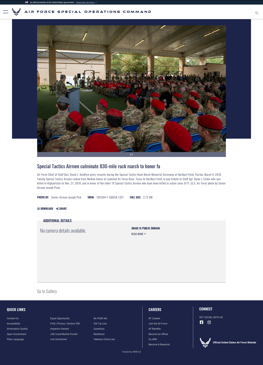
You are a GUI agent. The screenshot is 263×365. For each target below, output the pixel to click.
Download (46, 208)
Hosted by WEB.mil (131, 352)
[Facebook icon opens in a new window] (201, 322)
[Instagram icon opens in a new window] (209, 322)
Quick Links (16, 309)
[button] (86, 2)
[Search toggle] (257, 11)
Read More (138, 234)
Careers (155, 309)
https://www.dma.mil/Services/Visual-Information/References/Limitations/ (161, 255)
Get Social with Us (211, 317)
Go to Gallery (47, 291)
